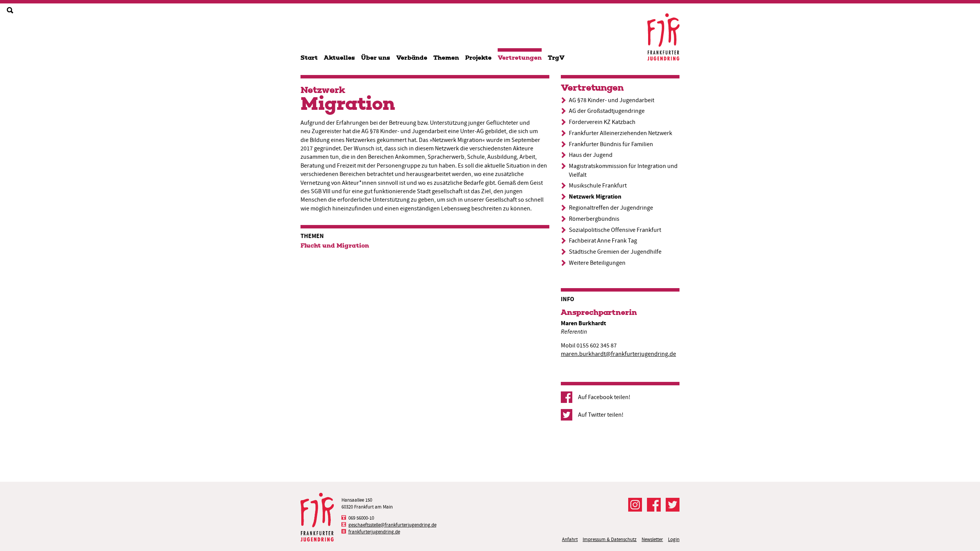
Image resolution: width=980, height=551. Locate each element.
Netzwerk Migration (595, 196)
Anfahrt (570, 539)
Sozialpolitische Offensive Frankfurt (615, 230)
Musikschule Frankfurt (598, 185)
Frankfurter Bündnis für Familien (611, 144)
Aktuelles (339, 57)
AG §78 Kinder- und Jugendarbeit (611, 100)
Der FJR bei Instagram (635, 505)
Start (309, 57)
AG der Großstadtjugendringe (607, 111)
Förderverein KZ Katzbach (602, 122)
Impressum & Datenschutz (610, 539)
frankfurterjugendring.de (374, 531)
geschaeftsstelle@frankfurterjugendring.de (392, 525)
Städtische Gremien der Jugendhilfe (615, 252)
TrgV (556, 57)
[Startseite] (663, 36)
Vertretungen (520, 57)
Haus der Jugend (590, 155)
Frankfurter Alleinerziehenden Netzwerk (620, 133)
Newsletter (652, 539)
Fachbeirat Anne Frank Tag (603, 241)
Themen (446, 57)
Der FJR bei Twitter (672, 505)
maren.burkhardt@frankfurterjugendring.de (618, 354)
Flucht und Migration (335, 245)
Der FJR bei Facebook (654, 505)
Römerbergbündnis (594, 219)
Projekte (478, 57)
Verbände (411, 57)
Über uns (375, 57)
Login (673, 539)
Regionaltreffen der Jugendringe (611, 208)
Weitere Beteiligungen (597, 263)
